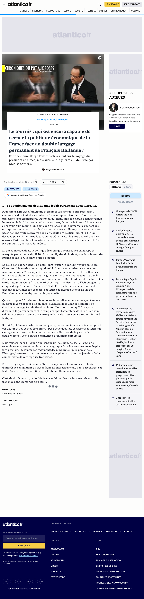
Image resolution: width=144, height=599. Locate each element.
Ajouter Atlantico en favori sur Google (27, 195)
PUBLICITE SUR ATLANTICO (108, 560)
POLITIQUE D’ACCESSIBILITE (108, 577)
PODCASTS (56, 571)
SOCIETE (79, 11)
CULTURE (135, 11)
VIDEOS (54, 566)
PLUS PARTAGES (125, 202)
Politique (64, 115)
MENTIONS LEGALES (105, 554)
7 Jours (127, 187)
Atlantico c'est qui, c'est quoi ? (68, 531)
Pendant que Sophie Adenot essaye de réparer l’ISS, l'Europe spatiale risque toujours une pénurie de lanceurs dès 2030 (126, 289)
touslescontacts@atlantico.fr (24, 589)
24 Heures (116, 187)
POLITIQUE (24, 11)
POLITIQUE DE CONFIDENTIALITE (110, 571)
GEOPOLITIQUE (53, 11)
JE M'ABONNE (112, 4)
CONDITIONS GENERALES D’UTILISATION (114, 588)
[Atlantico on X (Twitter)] (13, 581)
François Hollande (12, 393)
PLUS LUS (125, 196)
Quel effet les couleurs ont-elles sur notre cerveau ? (126, 401)
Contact (129, 531)
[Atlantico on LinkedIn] (28, 581)
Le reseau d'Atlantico (105, 531)
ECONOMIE (37, 11)
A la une (40, 115)
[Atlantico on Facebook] (20, 581)
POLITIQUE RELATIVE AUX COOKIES (112, 583)
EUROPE (67, 11)
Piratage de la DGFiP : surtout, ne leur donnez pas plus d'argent (127, 216)
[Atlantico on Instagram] (35, 581)
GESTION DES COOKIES (106, 566)
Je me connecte (132, 4)
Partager (14, 189)
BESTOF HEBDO (58, 577)
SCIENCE (103, 11)
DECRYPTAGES (57, 549)
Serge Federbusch (54, 169)
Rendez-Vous (52, 115)
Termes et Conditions (28, 555)
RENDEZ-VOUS (57, 560)
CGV (98, 549)
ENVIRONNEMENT (119, 11)
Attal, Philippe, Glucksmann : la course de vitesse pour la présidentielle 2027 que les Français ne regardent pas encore (127, 240)
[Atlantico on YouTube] (42, 581)
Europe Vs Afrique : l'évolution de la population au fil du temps (126, 265)
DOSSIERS (55, 554)
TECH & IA (91, 11)
